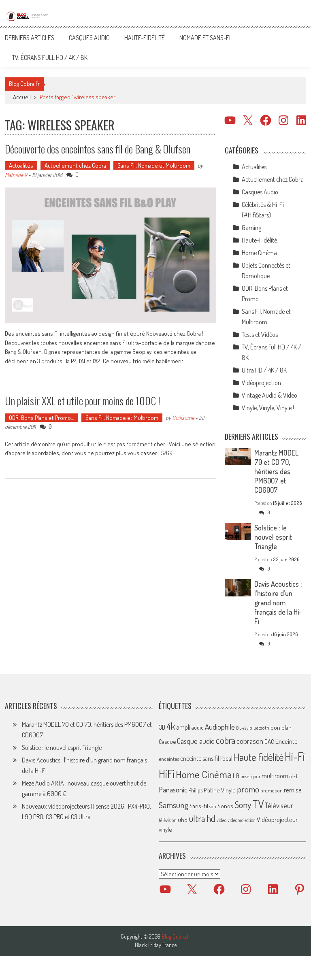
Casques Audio (89, 38)
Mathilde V (16, 174)
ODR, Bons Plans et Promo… (41, 418)
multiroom (275, 776)
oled (293, 776)
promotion (271, 790)
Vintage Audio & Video (269, 395)
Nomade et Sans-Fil (206, 38)
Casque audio (196, 741)
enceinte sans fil (199, 758)
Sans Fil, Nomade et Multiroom (153, 165)
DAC (269, 741)
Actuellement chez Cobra (75, 165)
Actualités (21, 165)
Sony (242, 804)
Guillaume (183, 417)
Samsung (173, 805)
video (221, 820)
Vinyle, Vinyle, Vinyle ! (268, 408)
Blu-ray (242, 728)
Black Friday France (156, 945)
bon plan (281, 727)
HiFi (167, 774)
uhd (182, 819)
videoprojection (242, 820)
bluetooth (259, 727)
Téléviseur (279, 805)
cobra (225, 740)
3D (162, 727)
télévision (168, 820)
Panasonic (173, 789)
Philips (195, 790)
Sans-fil (199, 806)
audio (198, 727)
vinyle (165, 829)
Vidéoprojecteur (277, 819)
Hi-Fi (295, 756)
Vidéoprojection (261, 383)
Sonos (225, 806)
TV (258, 804)
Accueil (22, 97)
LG (236, 776)
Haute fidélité (258, 757)
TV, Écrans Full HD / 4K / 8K (49, 57)
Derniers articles (29, 38)
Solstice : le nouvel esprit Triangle (273, 537)
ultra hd (202, 818)
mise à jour (250, 776)
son (212, 806)
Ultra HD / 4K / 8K (264, 370)
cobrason (249, 740)
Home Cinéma (259, 253)
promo (248, 789)
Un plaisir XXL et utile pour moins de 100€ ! (82, 401)
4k (170, 726)
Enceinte (286, 741)
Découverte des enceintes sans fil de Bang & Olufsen (97, 149)
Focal (226, 758)
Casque (167, 741)
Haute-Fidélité (144, 38)
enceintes (169, 758)
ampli (183, 727)
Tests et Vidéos (260, 334)
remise (293, 790)
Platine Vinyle (220, 790)
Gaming (251, 228)
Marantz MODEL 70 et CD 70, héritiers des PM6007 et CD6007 (276, 471)
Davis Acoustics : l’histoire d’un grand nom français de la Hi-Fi (278, 602)
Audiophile (220, 727)
